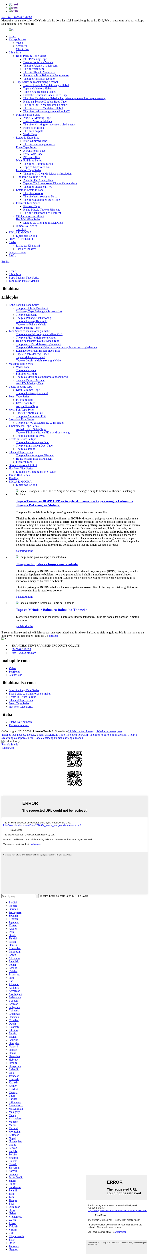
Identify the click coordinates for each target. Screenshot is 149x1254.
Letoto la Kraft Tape (27, 137)
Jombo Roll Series (26, 225)
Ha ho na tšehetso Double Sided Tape (45, 101)
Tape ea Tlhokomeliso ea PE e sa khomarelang (50, 183)
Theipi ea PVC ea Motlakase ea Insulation (47, 173)
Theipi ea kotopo (33, 193)
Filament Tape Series (28, 203)
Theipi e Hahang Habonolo (39, 78)
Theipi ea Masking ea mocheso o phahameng (49, 124)
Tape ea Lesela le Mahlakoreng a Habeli (46, 85)
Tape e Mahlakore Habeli (37, 88)
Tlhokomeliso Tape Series (31, 176)
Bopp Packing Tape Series (31, 55)
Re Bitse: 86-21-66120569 (16, 17)
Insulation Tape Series (28, 170)
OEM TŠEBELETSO (21, 239)
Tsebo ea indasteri (26, 248)
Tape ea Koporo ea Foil (36, 167)
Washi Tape (30, 134)
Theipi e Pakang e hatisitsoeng (40, 65)
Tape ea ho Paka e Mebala (38, 62)
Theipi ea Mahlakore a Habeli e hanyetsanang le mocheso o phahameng (64, 98)
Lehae (12, 36)
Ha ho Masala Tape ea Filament (41, 209)
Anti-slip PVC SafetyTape (38, 180)
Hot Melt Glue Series (28, 219)
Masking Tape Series (28, 114)
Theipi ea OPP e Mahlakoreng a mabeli (45, 104)
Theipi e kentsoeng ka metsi (39, 144)
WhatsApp (7, 747)
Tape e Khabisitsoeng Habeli (39, 91)
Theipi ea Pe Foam (77, 734)
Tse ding (21, 229)
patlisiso (20, 550)
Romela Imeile (9, 744)
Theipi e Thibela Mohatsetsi (39, 72)
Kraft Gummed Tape (35, 140)
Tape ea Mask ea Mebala (37, 121)
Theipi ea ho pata (33, 131)
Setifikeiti (21, 45)
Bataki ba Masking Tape (51, 734)
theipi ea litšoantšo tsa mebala (18, 734)
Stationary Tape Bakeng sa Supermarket (46, 75)
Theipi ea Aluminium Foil (38, 163)
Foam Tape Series (26, 147)
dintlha (29, 550)
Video (19, 42)
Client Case (22, 49)
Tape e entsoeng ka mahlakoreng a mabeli (59, 737)
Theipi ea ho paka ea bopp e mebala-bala (47, 564)
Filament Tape (31, 206)
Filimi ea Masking (33, 127)
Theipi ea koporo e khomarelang (107, 734)
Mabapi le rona (17, 39)
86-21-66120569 (21, 649)
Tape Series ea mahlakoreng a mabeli (37, 81)
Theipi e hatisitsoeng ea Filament (42, 212)
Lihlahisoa (15, 52)
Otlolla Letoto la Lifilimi (30, 216)
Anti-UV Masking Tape (37, 117)
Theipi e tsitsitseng (34, 68)
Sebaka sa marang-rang (109, 731)
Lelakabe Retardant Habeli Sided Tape (45, 95)
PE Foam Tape (31, 157)
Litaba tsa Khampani (28, 245)
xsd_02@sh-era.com (24, 652)
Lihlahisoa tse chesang (81, 731)
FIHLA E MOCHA (20, 232)
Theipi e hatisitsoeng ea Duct (40, 196)
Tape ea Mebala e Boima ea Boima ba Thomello (51, 610)
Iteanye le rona (17, 252)
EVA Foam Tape (33, 153)
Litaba (12, 242)
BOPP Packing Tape (35, 59)
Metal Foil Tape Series (29, 160)
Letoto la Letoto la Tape (29, 189)
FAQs (12, 255)
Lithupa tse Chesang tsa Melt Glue (43, 222)
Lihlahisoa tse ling (26, 235)
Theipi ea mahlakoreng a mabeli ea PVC (46, 111)
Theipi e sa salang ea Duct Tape (41, 199)
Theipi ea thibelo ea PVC (37, 186)
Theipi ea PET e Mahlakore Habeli (43, 108)
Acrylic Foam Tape (34, 150)
